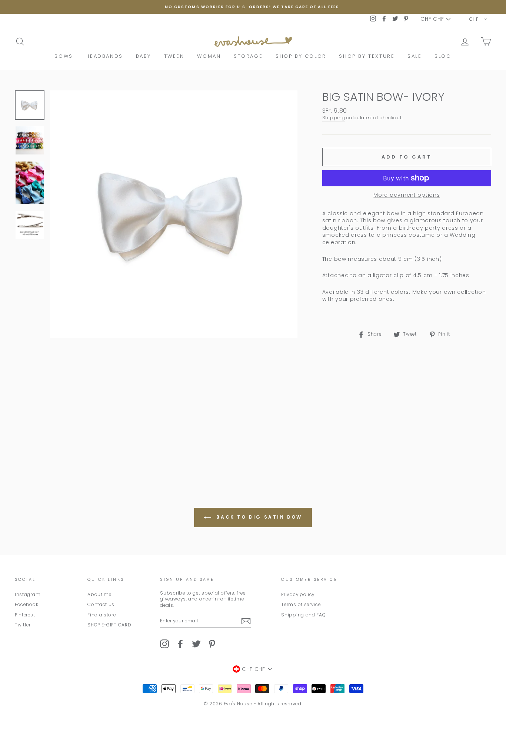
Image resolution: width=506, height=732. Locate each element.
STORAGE (248, 56)
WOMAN (209, 56)
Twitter (23, 625)
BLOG (443, 56)
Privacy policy (297, 595)
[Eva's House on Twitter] (196, 643)
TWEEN (174, 56)
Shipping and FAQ (303, 615)
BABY (143, 56)
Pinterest (25, 615)
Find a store (101, 615)
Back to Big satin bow (258, 517)
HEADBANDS (104, 56)
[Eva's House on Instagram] (164, 643)
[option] (253, 7)
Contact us (100, 605)
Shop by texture (367, 56)
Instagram (27, 595)
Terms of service (300, 605)
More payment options (406, 195)
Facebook (27, 605)
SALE (414, 56)
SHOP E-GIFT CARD (109, 625)
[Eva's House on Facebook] (180, 643)
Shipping (333, 118)
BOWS (63, 56)
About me (99, 595)
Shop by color (301, 56)
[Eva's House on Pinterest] (211, 643)
